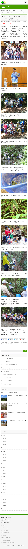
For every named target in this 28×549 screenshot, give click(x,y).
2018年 (4, 460)
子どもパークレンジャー (7, 23)
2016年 (4, 467)
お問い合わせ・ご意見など (7, 537)
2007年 (4, 496)
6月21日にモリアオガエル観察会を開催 (16, 412)
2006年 (4, 499)
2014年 (4, 473)
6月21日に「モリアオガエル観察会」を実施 (17, 395)
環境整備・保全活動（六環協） (8, 542)
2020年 (4, 454)
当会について (5, 528)
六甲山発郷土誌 (6, 371)
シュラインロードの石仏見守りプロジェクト (12, 364)
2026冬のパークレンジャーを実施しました (17, 420)
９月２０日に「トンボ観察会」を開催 (9, 392)
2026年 (4, 435)
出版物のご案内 (5, 532)
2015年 (4, 470)
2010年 (4, 486)
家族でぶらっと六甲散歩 (8, 380)
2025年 (4, 438)
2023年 (4, 444)
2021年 (4, 451)
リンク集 (4, 535)
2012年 (4, 480)
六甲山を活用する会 (12, 545)
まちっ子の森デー (6, 361)
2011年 (4, 483)
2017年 (4, 464)
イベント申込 (5, 530)
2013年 (4, 476)
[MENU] (25, 2)
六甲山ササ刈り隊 (6, 368)
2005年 (4, 502)
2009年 (4, 489)
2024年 (4, 441)
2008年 (4, 492)
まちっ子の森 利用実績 (8, 358)
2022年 (4, 448)
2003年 (4, 509)
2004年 (4, 505)
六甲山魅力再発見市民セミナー (9, 374)
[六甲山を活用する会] (3, 3)
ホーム (3, 525)
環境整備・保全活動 (7, 384)
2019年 (4, 457)
